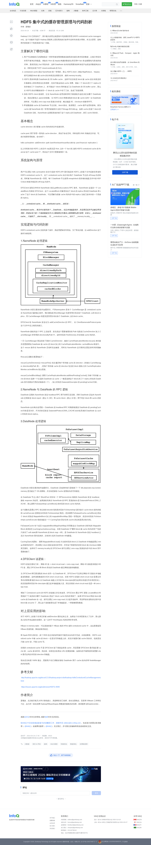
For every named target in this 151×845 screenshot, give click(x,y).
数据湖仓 (73, 744)
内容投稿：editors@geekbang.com (71, 819)
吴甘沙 (27, 717)
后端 (119, 49)
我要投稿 (52, 820)
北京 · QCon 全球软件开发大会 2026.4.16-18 (107, 819)
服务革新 (119, 42)
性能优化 (64, 744)
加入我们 (52, 826)
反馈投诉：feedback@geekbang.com (72, 825)
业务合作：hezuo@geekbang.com (71, 822)
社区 (135, 67)
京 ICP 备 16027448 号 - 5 (89, 841)
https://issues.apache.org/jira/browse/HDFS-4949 (40, 687)
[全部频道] (121, 11)
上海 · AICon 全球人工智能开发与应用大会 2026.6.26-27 (110, 822)
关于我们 (52, 818)
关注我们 (52, 828)
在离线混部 (84, 744)
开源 (113, 42)
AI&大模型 (53, 744)
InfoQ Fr (139, 825)
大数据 (27, 744)
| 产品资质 (125, 841)
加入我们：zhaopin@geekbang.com (72, 827)
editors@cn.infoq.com (72, 723)
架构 (45, 744)
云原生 (118, 67)
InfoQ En (139, 819)
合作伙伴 (52, 823)
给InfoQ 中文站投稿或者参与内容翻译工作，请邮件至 (42, 723)
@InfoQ (27, 726)
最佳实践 (131, 42)
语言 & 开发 (37, 744)
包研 (46, 717)
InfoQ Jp (139, 822)
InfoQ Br (139, 827)
